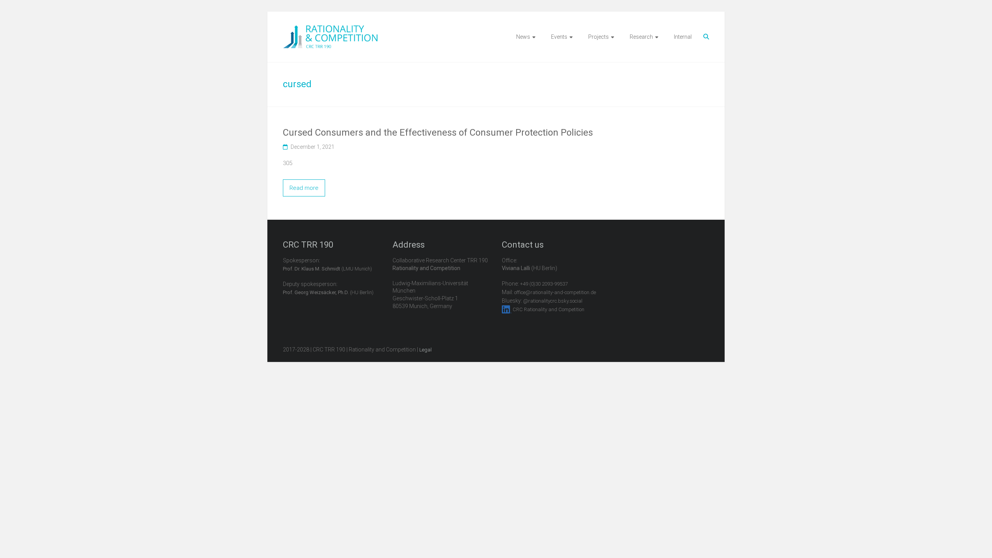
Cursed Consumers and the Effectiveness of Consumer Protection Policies (438, 132)
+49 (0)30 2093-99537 (544, 284)
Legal (425, 350)
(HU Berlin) (328, 292)
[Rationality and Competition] (330, 29)
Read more (304, 187)
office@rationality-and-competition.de (555, 292)
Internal (683, 37)
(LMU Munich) (327, 269)
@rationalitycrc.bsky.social (552, 301)
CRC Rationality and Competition (548, 309)
